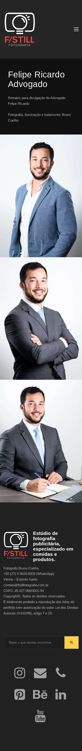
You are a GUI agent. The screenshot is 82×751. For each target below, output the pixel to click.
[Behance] (40, 695)
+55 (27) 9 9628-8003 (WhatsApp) (28, 574)
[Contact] (40, 673)
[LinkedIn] (60, 695)
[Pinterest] (19, 695)
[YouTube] (40, 716)
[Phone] (60, 673)
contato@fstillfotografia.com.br (26, 585)
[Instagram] (19, 673)
